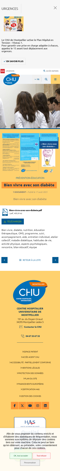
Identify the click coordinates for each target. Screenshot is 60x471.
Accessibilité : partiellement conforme (31, 362)
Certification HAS (31, 389)
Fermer (55, 7)
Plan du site (31, 378)
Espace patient (31, 352)
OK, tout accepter (21, 456)
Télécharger (14, 221)
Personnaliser (30, 463)
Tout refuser (41, 456)
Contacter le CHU (33, 327)
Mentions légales (31, 368)
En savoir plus (14, 61)
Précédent (4, 260)
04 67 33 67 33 (33, 336)
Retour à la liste (31, 260)
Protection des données (30, 373)
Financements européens (31, 384)
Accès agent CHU (30, 357)
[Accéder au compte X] (22, 405)
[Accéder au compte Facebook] (14, 405)
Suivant (55, 260)
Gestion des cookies (30, 396)
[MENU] (55, 79)
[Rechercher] (46, 79)
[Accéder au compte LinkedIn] (45, 405)
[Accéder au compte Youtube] (30, 405)
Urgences (10, 71)
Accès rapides (52, 71)
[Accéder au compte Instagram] (37, 405)
